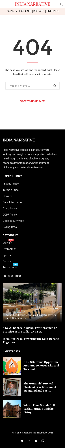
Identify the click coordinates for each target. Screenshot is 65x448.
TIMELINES (52, 11)
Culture (7, 261)
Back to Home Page (32, 101)
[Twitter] (22, 440)
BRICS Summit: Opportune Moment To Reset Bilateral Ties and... (41, 365)
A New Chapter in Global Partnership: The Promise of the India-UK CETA (30, 329)
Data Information (13, 202)
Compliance (10, 208)
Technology (10, 267)
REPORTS (38, 11)
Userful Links (12, 176)
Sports (7, 255)
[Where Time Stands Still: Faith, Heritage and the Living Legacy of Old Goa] (12, 409)
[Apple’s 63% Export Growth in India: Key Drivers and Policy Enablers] (32, 303)
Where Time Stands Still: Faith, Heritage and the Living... (39, 409)
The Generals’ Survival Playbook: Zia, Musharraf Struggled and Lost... (39, 387)
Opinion (7, 243)
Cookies (7, 196)
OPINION (12, 11)
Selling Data (10, 227)
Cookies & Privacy (13, 221)
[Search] (61, 4)
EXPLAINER (25, 11)
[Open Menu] (3, 4)
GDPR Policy (10, 215)
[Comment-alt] (42, 440)
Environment (10, 249)
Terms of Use (11, 190)
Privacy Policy (11, 184)
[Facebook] (35, 440)
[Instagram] (29, 440)
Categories (10, 235)
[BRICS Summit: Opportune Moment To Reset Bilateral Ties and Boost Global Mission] (12, 366)
